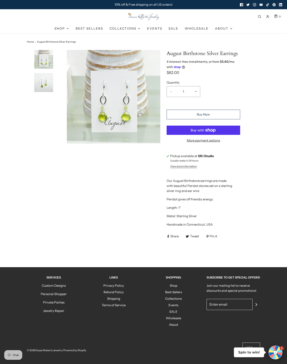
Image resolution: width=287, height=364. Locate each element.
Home (30, 41)
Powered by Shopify (74, 350)
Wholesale (197, 28)
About (173, 325)
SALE (173, 28)
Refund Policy (114, 292)
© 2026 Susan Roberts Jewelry (44, 350)
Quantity (173, 82)
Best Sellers (89, 28)
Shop (173, 286)
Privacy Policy (113, 286)
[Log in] (267, 16)
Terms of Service (114, 305)
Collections (173, 299)
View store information (183, 166)
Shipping (113, 299)
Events (154, 28)
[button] (44, 67)
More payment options (203, 140)
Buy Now (203, 114)
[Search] (259, 16)
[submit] (256, 304)
